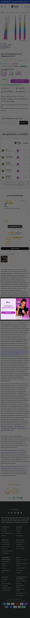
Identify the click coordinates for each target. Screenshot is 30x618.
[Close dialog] (28, 299)
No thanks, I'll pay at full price (8, 314)
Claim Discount (8, 312)
